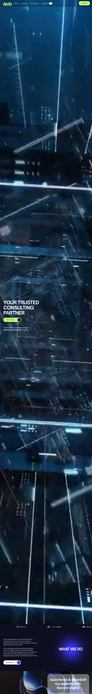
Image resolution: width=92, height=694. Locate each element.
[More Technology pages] (38, 3)
